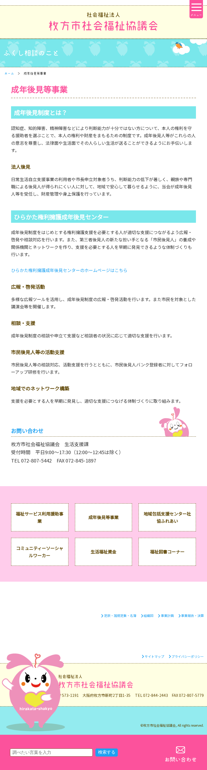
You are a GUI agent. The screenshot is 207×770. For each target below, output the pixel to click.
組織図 (148, 615)
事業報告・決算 (192, 615)
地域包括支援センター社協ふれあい (167, 517)
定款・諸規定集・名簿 (120, 615)
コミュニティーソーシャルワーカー (39, 552)
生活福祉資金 (103, 551)
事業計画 (167, 615)
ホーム (9, 73)
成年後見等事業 (103, 517)
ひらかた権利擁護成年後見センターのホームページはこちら (69, 270)
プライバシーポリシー (187, 656)
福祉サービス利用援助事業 (39, 517)
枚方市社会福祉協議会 (103, 21)
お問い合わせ (180, 759)
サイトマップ (154, 656)
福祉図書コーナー (167, 551)
